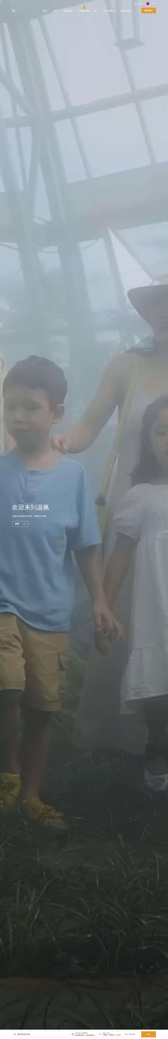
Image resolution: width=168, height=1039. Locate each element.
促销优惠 (68, 10)
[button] (142, 3)
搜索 (148, 1034)
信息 (95, 10)
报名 (140, 3)
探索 (17, 523)
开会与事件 (109, 10)
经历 (55, 10)
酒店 (45, 10)
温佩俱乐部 (125, 10)
